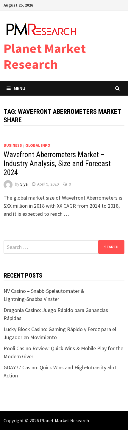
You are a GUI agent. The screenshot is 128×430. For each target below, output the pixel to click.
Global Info (37, 145)
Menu (19, 88)
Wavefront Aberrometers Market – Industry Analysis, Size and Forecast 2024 (57, 163)
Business (13, 145)
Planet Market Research (45, 56)
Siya (24, 184)
